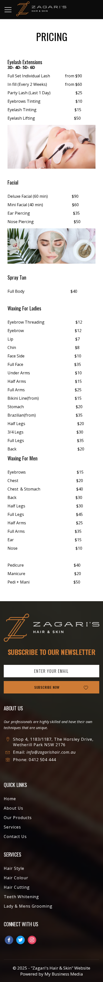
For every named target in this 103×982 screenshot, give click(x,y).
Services (12, 827)
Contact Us (15, 836)
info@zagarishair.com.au (51, 752)
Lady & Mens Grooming (28, 906)
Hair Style (14, 868)
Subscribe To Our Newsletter (52, 652)
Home (10, 798)
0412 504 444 (42, 759)
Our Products (18, 817)
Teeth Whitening (21, 896)
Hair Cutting (17, 887)
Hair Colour (16, 878)
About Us (13, 808)
